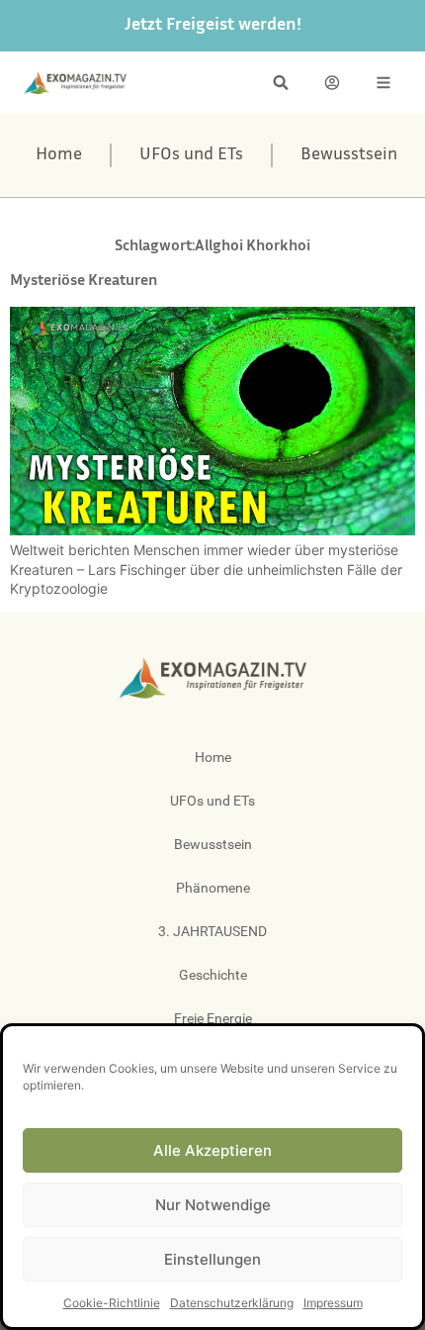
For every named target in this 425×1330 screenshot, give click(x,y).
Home (59, 155)
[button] (280, 82)
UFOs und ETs (191, 155)
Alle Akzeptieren (212, 1150)
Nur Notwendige (213, 1204)
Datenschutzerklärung (232, 1302)
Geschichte (213, 975)
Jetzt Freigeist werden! (213, 26)
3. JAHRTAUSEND (212, 931)
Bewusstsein (348, 155)
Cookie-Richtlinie (111, 1302)
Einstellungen (212, 1259)
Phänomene (213, 888)
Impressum (333, 1302)
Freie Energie (213, 1018)
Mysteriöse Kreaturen (83, 281)
